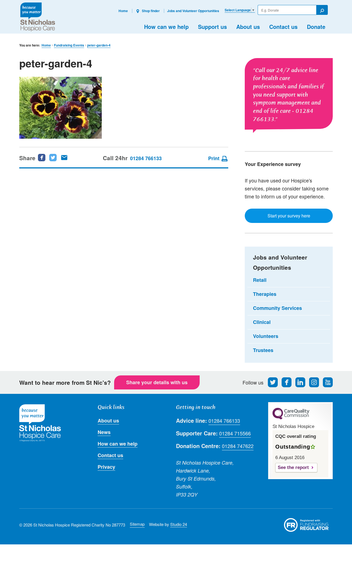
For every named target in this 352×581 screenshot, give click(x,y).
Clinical (262, 322)
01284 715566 (235, 433)
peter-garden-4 (99, 45)
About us (248, 27)
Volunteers (265, 336)
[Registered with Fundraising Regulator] (306, 525)
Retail (259, 279)
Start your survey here (289, 215)
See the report (293, 467)
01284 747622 (238, 445)
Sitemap (137, 524)
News (104, 432)
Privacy (106, 466)
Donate (316, 27)
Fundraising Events (69, 45)
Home (123, 10)
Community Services (277, 308)
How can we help (166, 27)
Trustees (263, 350)
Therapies (264, 294)
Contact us (283, 27)
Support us (212, 27)
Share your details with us (157, 382)
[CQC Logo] (291, 418)
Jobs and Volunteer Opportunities (193, 10)
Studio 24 (178, 524)
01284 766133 (146, 158)
